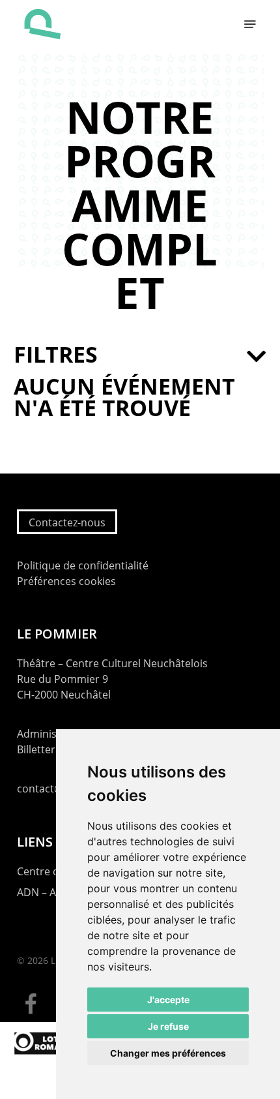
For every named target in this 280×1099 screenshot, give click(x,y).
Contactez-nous (67, 522)
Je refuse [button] (168, 1026)
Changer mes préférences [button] (168, 1053)
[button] (250, 24)
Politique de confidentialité (82, 565)
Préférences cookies (66, 581)
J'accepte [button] (168, 999)
